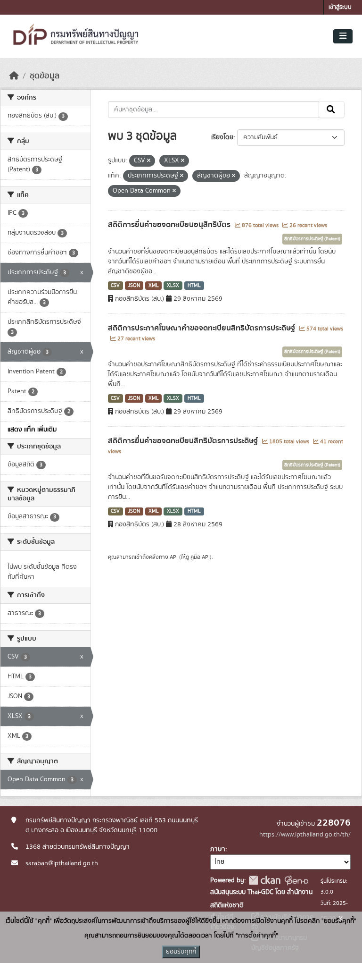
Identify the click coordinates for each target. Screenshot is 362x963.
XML (153, 285)
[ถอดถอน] (148, 161)
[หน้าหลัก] (14, 76)
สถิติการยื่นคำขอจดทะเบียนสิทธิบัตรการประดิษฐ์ (184, 441)
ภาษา (217, 849)
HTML (194, 285)
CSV (115, 285)
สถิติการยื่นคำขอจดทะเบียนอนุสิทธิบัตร (170, 225)
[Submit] (332, 109)
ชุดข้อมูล (44, 76)
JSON (134, 285)
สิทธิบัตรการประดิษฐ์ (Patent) (312, 239)
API (174, 557)
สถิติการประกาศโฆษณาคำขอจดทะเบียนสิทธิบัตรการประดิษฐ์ (202, 328)
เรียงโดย (222, 137)
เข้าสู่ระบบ (340, 7)
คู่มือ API (200, 557)
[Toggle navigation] (343, 36)
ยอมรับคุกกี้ (181, 951)
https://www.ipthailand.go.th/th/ (305, 834)
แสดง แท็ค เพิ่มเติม (32, 429)
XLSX (173, 285)
